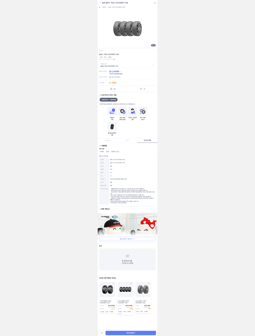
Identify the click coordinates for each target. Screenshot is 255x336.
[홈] (155, 3)
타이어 (104, 7)
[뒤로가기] (100, 3)
